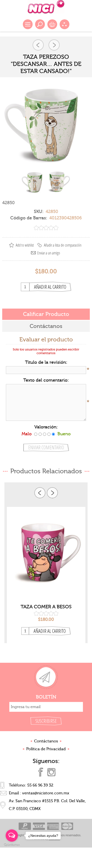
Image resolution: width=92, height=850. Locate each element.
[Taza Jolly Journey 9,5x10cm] (38, 44)
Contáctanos (46, 741)
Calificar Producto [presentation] (46, 314)
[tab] (46, 314)
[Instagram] (51, 772)
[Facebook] (41, 772)
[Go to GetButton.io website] (12, 845)
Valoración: (46, 427)
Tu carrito (52, 24)
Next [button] (52, 492)
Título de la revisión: (46, 362)
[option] (46, 575)
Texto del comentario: (46, 380)
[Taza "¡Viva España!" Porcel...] (54, 44)
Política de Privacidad (46, 749)
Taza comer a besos (46, 607)
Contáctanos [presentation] (46, 326)
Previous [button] (39, 492)
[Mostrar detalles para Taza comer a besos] (46, 554)
